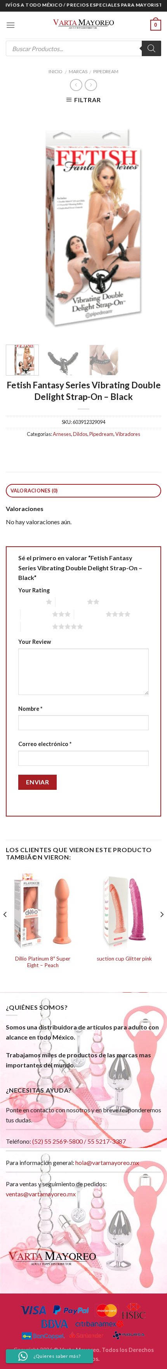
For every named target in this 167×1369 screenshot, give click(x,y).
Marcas (78, 71)
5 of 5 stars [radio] (36, 626)
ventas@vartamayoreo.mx (41, 1193)
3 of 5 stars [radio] (36, 614)
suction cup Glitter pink (124, 959)
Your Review (34, 641)
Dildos (80, 434)
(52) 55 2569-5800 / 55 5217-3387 (79, 1141)
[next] (148, 223)
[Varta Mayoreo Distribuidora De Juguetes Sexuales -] (83, 25)
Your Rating (34, 590)
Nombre (30, 708)
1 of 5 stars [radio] (30, 602)
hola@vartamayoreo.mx (107, 1162)
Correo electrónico (44, 744)
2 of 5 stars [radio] (71, 602)
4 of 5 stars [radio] (90, 614)
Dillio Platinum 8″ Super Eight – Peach (42, 962)
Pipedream (105, 71)
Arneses (62, 434)
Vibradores (127, 434)
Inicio (56, 71)
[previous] (19, 223)
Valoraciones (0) (34, 490)
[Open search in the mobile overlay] (83, 48)
